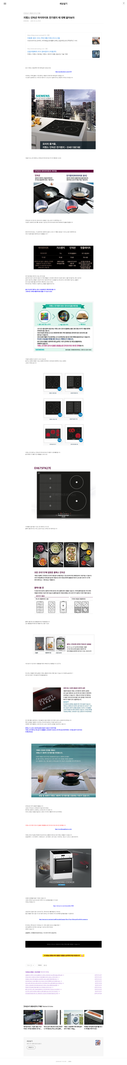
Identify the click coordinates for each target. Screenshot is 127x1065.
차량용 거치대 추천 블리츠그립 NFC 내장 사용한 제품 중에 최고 (41, 979)
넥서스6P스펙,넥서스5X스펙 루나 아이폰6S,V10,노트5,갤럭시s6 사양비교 (43, 983)
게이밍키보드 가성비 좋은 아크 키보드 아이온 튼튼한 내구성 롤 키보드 (42, 981)
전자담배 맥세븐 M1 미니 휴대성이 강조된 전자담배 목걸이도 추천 (41, 993)
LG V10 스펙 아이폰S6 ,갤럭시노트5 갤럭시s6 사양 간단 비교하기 (41, 991)
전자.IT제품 (37, 972)
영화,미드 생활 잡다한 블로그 (34, 1043)
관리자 (69, 1061)
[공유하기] (31, 965)
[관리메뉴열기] (123, 3)
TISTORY (64, 1061)
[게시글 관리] (33, 965)
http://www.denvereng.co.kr (36, 48)
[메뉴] (5, 4)
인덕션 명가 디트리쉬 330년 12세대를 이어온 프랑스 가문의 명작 (41, 977)
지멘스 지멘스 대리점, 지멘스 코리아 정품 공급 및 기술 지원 (47, 54)
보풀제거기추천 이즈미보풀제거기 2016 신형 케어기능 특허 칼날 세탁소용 (43, 975)
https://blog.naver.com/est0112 (36, 35)
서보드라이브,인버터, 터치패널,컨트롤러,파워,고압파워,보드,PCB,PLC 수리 (52, 40)
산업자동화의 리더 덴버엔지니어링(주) (41, 51)
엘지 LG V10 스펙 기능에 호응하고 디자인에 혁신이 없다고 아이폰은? (42, 989)
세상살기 (63, 4)
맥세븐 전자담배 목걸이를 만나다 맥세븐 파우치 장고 (38, 987)
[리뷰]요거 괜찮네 (30, 972)
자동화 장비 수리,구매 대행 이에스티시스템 (43, 38)
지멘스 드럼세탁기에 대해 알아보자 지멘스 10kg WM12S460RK (41, 985)
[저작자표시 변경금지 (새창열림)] (45, 965)
